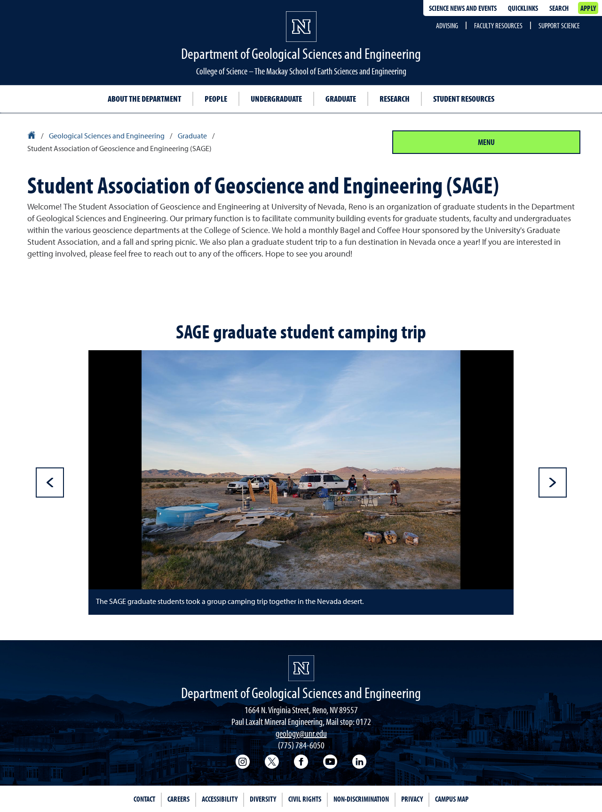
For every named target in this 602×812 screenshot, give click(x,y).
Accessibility (220, 799)
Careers (178, 799)
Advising (447, 25)
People (216, 98)
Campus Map (451, 799)
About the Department (144, 98)
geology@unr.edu (301, 733)
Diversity (263, 799)
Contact (144, 799)
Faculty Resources (498, 25)
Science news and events (463, 8)
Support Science (559, 25)
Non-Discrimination (361, 799)
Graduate (340, 98)
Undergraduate (276, 98)
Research (395, 98)
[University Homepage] (32, 136)
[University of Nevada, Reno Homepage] (301, 668)
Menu (486, 142)
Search (559, 8)
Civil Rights (304, 799)
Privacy (412, 799)
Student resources (463, 98)
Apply (588, 8)
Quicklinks (523, 8)
